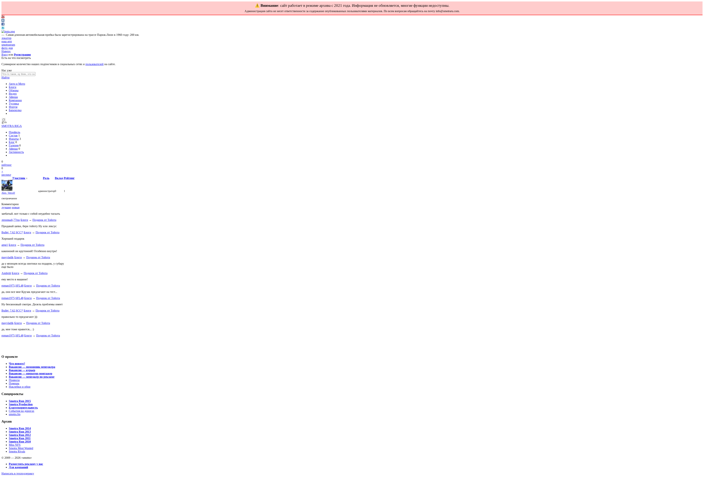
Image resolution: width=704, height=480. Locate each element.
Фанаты (14, 138)
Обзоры (14, 90)
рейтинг (6, 164)
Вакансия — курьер (22, 370)
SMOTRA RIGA (11, 126)
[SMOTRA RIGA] (4, 122)
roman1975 (8, 285)
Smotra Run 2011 (20, 438)
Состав (13, 135)
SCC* (19, 232)
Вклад (59, 178)
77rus (16, 219)
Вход (4, 54)
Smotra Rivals (17, 451)
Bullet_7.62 (8, 232)
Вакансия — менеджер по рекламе (31, 376)
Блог (12, 142)
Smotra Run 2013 (20, 431)
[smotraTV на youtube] (2, 17)
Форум (13, 106)
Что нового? (17, 363)
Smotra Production (21, 404)
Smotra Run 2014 (20, 428)
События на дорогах (21, 410)
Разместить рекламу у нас (26, 464)
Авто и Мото (17, 83)
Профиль (14, 132)
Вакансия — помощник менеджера (32, 366)
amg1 (4, 244)
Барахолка (15, 110)
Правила (14, 380)
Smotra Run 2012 (20, 435)
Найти (5, 77)
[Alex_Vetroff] (6, 190)
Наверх (6, 51)
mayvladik (7, 257)
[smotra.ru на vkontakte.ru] (2, 20)
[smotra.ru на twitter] (2, 28)
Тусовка (14, 103)
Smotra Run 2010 (20, 441)
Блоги (12, 87)
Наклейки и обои (19, 386)
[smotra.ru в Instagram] (8, 31)
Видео (13, 93)
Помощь (14, 383)
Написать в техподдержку (17, 473)
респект (6, 174)
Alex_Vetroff (8, 193)
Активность (16, 152)
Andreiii (6, 273)
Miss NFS (15, 444)
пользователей (94, 64)
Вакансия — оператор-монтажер (30, 373)
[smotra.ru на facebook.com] (2, 24)
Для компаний (18, 467)
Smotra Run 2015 (20, 401)
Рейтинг (69, 178)
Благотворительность (23, 407)
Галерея (14, 145)
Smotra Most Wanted (21, 448)
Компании (15, 100)
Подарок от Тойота (44, 219)
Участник (18, 178)
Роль (46, 178)
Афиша (13, 97)
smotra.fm (14, 414)
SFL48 (19, 285)
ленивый (7, 219)
